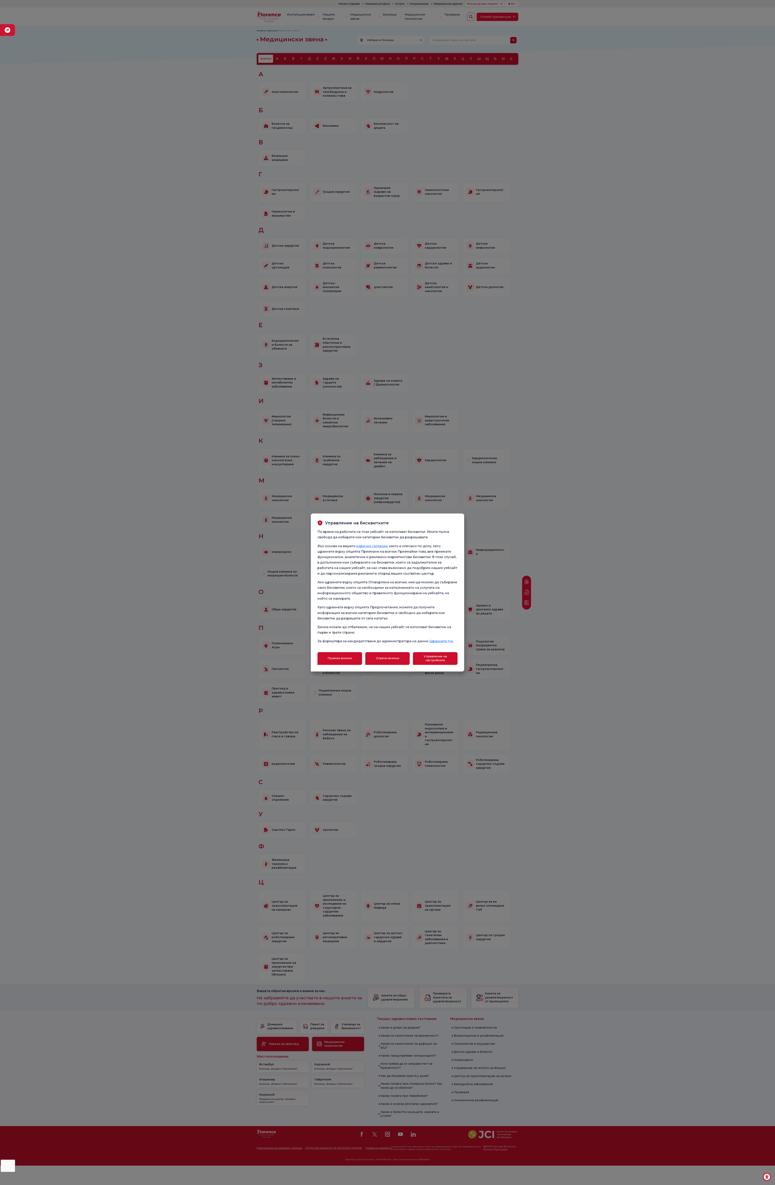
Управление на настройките (435, 658)
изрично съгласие (372, 546)
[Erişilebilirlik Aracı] (767, 1177)
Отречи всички (387, 658)
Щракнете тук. (441, 641)
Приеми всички (340, 658)
